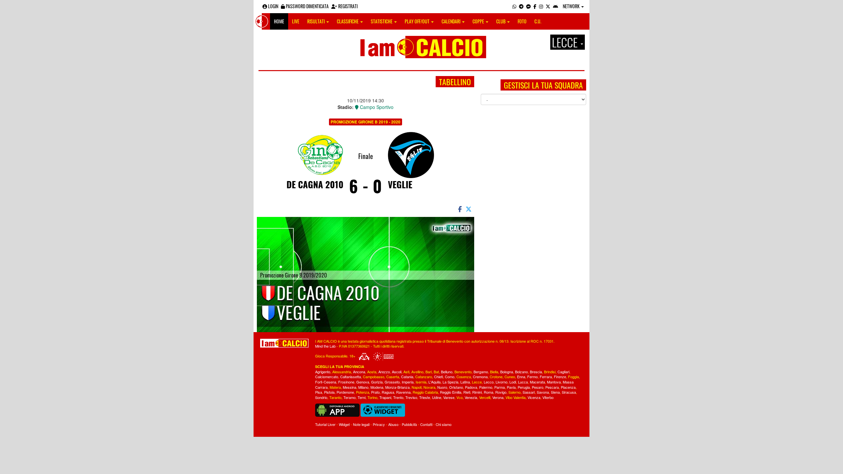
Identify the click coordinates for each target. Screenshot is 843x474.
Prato (375, 392)
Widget (344, 424)
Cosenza (463, 376)
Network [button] (572, 6)
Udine (436, 397)
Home (279, 21)
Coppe (479, 21)
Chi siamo (443, 424)
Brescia (536, 371)
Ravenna (403, 392)
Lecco (489, 381)
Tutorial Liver (325, 424)
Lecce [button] (566, 42)
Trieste (424, 397)
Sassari (529, 392)
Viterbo (548, 397)
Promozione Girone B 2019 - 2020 (365, 122)
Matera (335, 387)
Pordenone (345, 392)
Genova (362, 381)
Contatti (426, 424)
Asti (406, 371)
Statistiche (382, 21)
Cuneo (509, 376)
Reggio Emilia (450, 392)
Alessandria (341, 371)
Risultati (316, 21)
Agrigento (322, 371)
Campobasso (373, 376)
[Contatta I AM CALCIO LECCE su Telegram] (521, 6)
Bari (428, 371)
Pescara (552, 387)
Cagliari (563, 371)
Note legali (361, 424)
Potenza (362, 392)
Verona (497, 397)
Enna (521, 376)
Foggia (573, 376)
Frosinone (346, 381)
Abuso (393, 424)
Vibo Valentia (515, 397)
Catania (407, 376)
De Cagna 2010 (314, 184)
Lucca (523, 381)
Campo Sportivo (376, 107)
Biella (494, 371)
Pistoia (329, 392)
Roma (488, 392)
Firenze (560, 376)
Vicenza (534, 397)
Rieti (466, 392)
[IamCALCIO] (284, 343)
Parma (499, 387)
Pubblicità (409, 424)
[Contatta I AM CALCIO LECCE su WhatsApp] (514, 6)
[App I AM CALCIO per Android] (555, 6)
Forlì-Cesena (325, 381)
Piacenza (568, 387)
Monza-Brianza (397, 387)
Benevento (463, 371)
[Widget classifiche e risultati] (383, 409)
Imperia (408, 381)
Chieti (438, 376)
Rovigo (500, 392)
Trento (398, 397)
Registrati (347, 6)
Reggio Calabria (425, 392)
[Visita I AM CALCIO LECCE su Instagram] (541, 6)
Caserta (392, 376)
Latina (465, 381)
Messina (349, 387)
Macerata (537, 381)
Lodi (512, 381)
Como (449, 376)
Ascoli (396, 371)
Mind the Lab (325, 346)
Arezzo (384, 371)
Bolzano (521, 371)
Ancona (359, 371)
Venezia (471, 397)
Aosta (371, 371)
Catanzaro (423, 376)
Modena (376, 387)
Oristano (456, 387)
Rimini (477, 392)
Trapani (385, 397)
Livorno (501, 381)
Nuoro (442, 387)
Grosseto (392, 381)
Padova (471, 387)
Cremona (480, 376)
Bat (436, 371)
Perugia (524, 387)
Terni (362, 397)
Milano (363, 387)
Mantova (554, 381)
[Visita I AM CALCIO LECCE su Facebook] (534, 6)
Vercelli (484, 397)
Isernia (421, 381)
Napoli (417, 387)
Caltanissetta (350, 376)
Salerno (514, 392)
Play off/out (417, 21)
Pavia (511, 387)
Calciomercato (326, 376)
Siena (555, 392)
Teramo (349, 397)
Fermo (532, 376)
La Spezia (450, 381)
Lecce (477, 381)
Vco (459, 397)
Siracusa (569, 392)
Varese (448, 397)
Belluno (446, 371)
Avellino (417, 371)
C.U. (537, 21)
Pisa (318, 392)
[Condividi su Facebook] (459, 209)
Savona (543, 392)
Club (501, 21)
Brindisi (550, 371)
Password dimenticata (307, 6)
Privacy (379, 424)
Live (295, 21)
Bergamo (481, 371)
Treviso (411, 397)
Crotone (496, 376)
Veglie (400, 184)
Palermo (485, 387)
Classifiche (348, 21)
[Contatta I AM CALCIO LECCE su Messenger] (528, 6)
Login (272, 6)
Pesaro (537, 387)
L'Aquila (434, 381)
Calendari (451, 21)
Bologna (506, 371)
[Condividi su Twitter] (469, 209)
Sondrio (321, 397)
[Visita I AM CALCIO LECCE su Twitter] (548, 6)
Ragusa (388, 392)
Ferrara (546, 376)
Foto (522, 21)
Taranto (335, 397)
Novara (429, 387)
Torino (372, 397)
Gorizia (377, 381)
